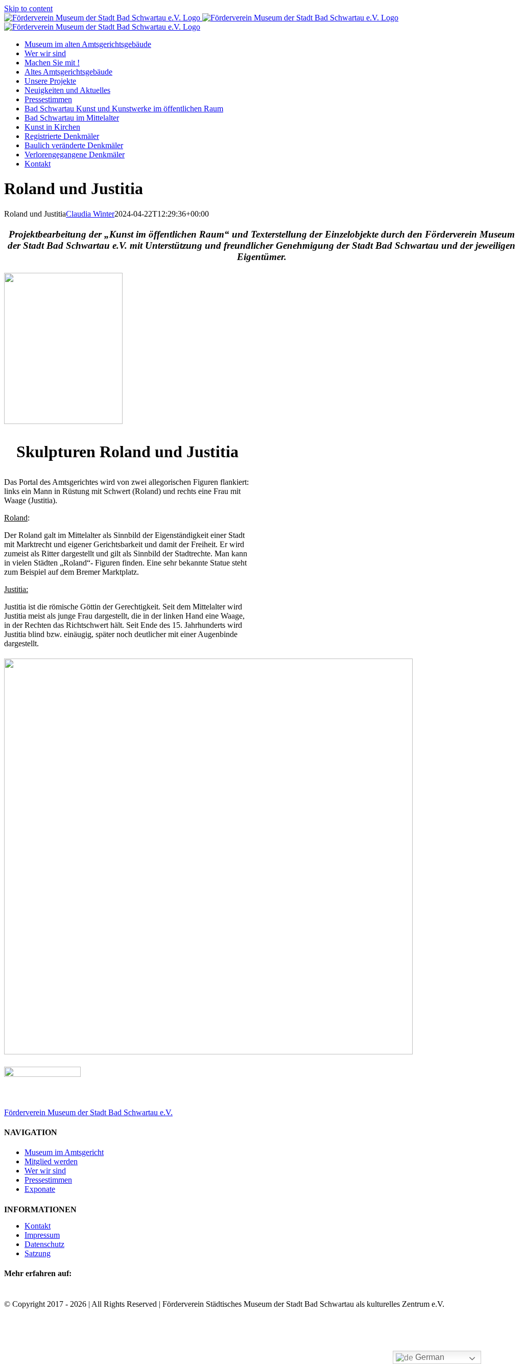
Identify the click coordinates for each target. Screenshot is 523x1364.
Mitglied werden (51, 1161)
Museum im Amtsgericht (64, 1152)
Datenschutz (44, 1244)
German (428, 1357)
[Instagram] (35, 1294)
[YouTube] (47, 1294)
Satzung (38, 1253)
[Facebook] (10, 1294)
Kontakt (38, 1225)
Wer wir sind (45, 1170)
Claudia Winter (90, 213)
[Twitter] (22, 1294)
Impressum (42, 1235)
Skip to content (28, 8)
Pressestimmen (48, 1179)
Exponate (40, 1189)
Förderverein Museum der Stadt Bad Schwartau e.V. (88, 1112)
